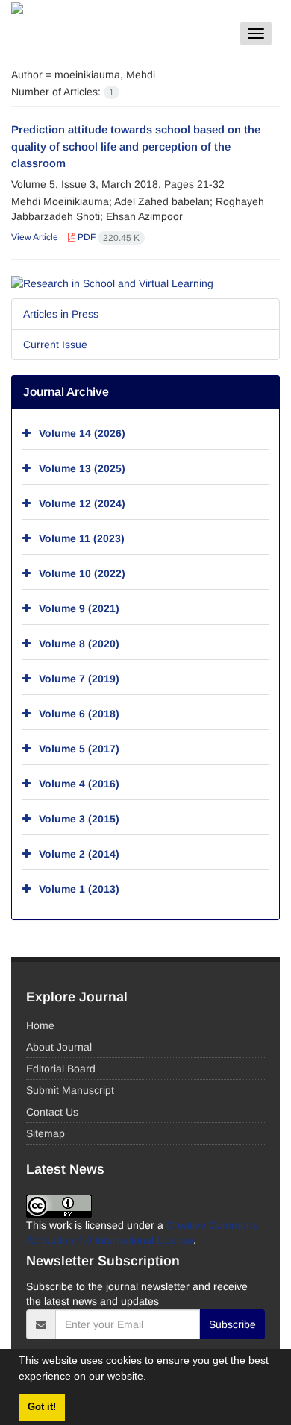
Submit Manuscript (70, 1090)
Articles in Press (60, 314)
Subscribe (232, 1324)
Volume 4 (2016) (79, 784)
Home (40, 1025)
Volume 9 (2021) (79, 608)
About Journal (59, 1047)
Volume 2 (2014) (79, 854)
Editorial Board (61, 1069)
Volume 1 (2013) (79, 889)
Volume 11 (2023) (82, 538)
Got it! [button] (42, 1407)
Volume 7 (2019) (79, 679)
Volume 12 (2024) (82, 503)
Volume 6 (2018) (79, 714)
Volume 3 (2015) (79, 819)
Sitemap (45, 1133)
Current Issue (55, 344)
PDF (107, 237)
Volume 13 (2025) (82, 468)
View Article (34, 237)
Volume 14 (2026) (82, 433)
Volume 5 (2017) (79, 749)
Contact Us (52, 1112)
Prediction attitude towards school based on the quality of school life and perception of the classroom (135, 146)
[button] (151, 1378)
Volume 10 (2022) (82, 573)
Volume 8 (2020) (79, 643)
